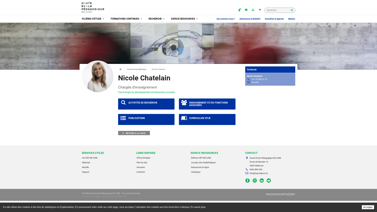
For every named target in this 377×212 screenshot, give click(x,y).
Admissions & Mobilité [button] (249, 19)
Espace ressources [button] (183, 18)
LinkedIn (261, 180)
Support (85, 172)
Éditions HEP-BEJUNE (201, 158)
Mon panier (260, 10)
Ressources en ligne (200, 167)
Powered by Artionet (91, 196)
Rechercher (292, 10)
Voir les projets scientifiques (146, 104)
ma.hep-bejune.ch (239, 10)
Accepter (368, 207)
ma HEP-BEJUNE (90, 158)
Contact (246, 10)
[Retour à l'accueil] (93, 7)
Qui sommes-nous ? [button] (226, 19)
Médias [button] (291, 19)
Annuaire (141, 167)
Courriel (254, 82)
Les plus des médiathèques (203, 162)
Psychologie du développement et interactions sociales (146, 92)
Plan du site (142, 162)
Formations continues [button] (125, 18)
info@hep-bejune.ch (259, 173)
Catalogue (195, 172)
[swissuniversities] (280, 195)
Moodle (85, 167)
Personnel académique (136, 69)
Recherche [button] (155, 18)
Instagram (254, 180)
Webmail (86, 162)
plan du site (253, 10)
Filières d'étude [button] (92, 18)
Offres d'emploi (143, 158)
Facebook (247, 180)
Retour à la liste (135, 133)
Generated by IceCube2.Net (114, 196)
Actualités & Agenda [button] (274, 19)
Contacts (141, 172)
